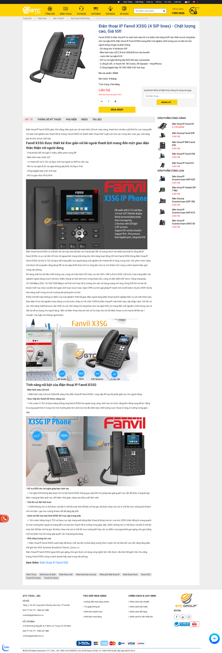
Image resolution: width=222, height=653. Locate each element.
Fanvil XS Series (34, 578)
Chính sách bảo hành (138, 607)
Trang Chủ (27, 18)
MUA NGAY (117, 109)
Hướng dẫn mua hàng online (96, 602)
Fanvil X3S (145, 574)
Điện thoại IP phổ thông (80, 18)
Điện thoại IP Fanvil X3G (54, 562)
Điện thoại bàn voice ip (86, 574)
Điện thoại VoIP (65, 574)
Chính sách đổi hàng (138, 612)
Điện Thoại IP (58, 18)
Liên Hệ (177, 2)
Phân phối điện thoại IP (109, 574)
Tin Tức (167, 2)
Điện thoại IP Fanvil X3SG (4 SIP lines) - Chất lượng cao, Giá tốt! (122, 18)
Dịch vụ (149, 2)
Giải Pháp (139, 2)
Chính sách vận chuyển (139, 602)
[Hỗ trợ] (193, 11)
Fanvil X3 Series (51, 578)
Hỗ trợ (158, 2)
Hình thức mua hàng (93, 617)
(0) (188, 2)
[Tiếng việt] (195, 2)
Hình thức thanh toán (93, 612)
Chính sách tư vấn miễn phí (141, 617)
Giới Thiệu (127, 2)
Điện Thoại (31, 574)
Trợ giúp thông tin (92, 607)
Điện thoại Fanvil (130, 574)
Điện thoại (42, 18)
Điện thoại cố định (48, 574)
